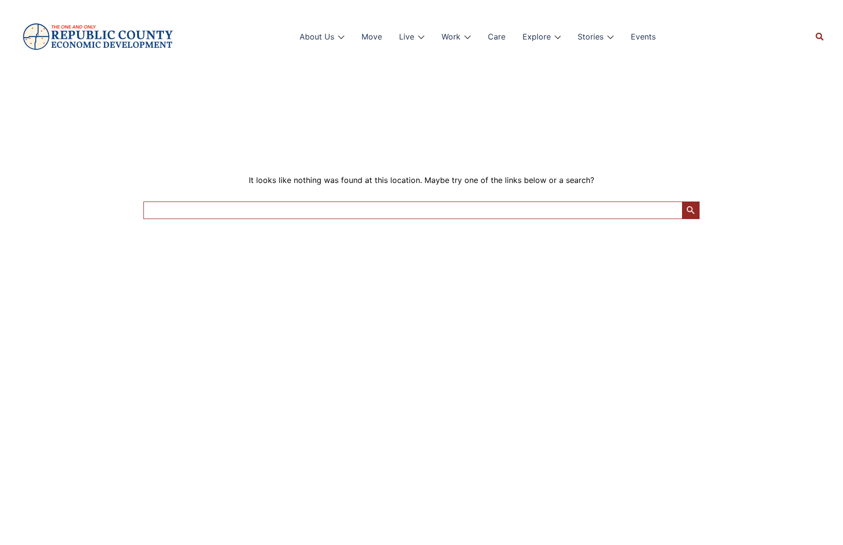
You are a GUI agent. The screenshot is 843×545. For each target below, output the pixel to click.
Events (643, 36)
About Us (317, 36)
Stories (590, 36)
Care (496, 36)
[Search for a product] (819, 36)
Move (371, 36)
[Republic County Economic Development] (98, 36)
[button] (295, 35)
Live (406, 36)
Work (451, 36)
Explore (536, 36)
